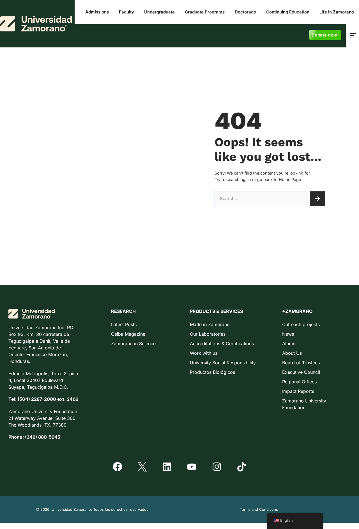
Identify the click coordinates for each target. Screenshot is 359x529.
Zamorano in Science (133, 343)
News (288, 334)
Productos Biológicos (212, 372)
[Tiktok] (241, 466)
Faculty (126, 12)
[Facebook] (117, 466)
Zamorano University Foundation (304, 404)
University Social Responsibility (223, 362)
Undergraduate (159, 12)
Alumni (289, 343)
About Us (292, 353)
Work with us (203, 353)
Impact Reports (298, 391)
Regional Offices (299, 381)
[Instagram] (216, 466)
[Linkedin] (167, 466)
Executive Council (301, 372)
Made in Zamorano (210, 324)
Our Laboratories (207, 334)
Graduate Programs (205, 12)
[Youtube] (192, 466)
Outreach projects (301, 324)
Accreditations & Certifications (222, 343)
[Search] (317, 198)
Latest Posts (124, 324)
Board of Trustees (301, 362)
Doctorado (245, 12)
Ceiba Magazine (128, 334)
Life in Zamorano (336, 12)
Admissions (97, 12)
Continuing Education (287, 12)
